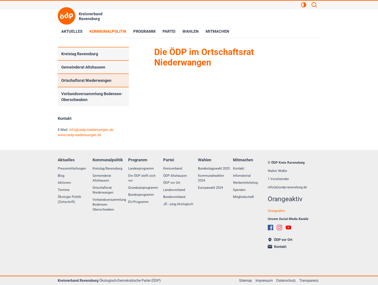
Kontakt (238, 168)
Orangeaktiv (276, 211)
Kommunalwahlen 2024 (211, 178)
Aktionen (64, 183)
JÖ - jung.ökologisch (178, 204)
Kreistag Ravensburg (79, 54)
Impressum (264, 280)
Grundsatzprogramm (143, 188)
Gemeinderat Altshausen (83, 67)
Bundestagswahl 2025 (214, 168)
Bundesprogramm (141, 195)
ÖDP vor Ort (171, 183)
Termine (64, 190)
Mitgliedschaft (243, 197)
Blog (61, 176)
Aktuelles (71, 31)
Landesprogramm (141, 168)
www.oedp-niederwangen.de (79, 135)
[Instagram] (279, 227)
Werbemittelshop (245, 183)
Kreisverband (172, 168)
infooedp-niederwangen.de (91, 130)
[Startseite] (66, 16)
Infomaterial (242, 176)
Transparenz (308, 280)
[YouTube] (288, 227)
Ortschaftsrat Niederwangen (86, 80)
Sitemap (245, 280)
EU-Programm (138, 202)
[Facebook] (270, 227)
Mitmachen (217, 31)
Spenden (239, 190)
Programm (144, 31)
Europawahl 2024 (210, 188)
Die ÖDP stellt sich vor (142, 178)
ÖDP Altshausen (175, 176)
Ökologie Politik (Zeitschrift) (69, 199)
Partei (169, 31)
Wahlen (190, 31)
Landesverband (174, 190)
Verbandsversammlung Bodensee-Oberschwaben (92, 96)
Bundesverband (174, 197)
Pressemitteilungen (72, 168)
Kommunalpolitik (107, 31)
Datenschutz (286, 280)
